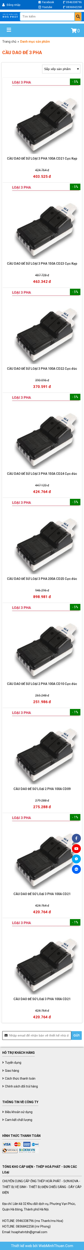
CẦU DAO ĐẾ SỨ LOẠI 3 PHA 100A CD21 (42, 894)
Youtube (46, 7)
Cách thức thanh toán (20, 1078)
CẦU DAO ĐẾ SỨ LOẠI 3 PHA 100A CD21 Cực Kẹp (42, 158)
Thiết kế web (22, 1245)
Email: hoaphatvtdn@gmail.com (24, 1232)
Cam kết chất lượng (18, 1120)
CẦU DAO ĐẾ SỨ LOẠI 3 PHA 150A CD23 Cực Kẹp (42, 263)
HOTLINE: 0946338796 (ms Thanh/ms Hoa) (32, 1221)
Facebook (47, 2)
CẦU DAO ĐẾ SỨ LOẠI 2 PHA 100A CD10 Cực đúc (42, 684)
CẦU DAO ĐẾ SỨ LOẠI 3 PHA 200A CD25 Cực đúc (42, 579)
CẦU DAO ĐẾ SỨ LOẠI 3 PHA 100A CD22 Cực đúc (42, 368)
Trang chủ (9, 41)
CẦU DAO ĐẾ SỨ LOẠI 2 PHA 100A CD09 (42, 789)
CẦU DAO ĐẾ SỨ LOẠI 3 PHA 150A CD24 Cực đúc (42, 473)
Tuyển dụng (13, 1062)
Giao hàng (12, 1070)
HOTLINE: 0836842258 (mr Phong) (26, 1226)
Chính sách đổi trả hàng (21, 1086)
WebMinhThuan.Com (56, 1245)
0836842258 (74, 7)
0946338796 (74, 2)
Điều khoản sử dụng (18, 1112)
